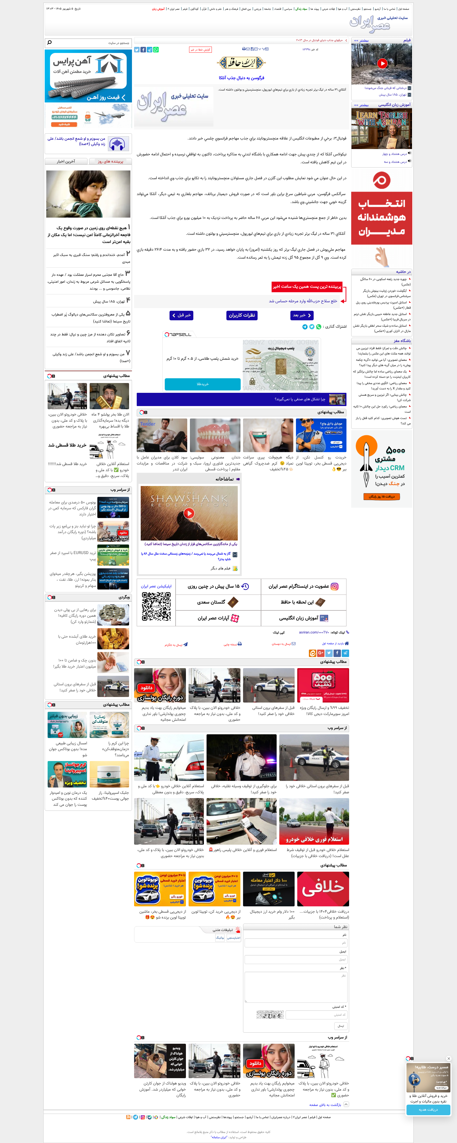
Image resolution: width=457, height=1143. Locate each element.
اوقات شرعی (328, 9)
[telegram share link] (149, 49)
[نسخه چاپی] (244, 49)
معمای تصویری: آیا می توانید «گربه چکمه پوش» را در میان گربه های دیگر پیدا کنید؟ (383, 363)
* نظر (343, 968)
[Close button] (448, 1058)
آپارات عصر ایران (213, 618)
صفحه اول (403, 9)
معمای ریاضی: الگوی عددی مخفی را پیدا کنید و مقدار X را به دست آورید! (384, 386)
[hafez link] (242, 63)
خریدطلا (203, 384)
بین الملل (246, 9)
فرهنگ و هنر (231, 9)
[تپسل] (167, 334)
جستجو (368, 9)
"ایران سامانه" (219, 1137)
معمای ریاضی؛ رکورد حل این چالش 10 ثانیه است (382, 409)
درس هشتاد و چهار (395, 154)
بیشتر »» (361, 40)
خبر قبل (184, 315)
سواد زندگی (301, 9)
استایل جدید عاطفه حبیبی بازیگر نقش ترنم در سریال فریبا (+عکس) (382, 317)
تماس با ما (389, 9)
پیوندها (227, 1117)
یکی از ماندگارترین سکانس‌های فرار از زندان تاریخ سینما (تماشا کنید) (191, 544)
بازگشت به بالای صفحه (325, 1105)
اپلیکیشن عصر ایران (156, 586)
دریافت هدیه (428, 1110)
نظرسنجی (355, 9)
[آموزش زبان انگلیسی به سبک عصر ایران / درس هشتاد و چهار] (381, 128)
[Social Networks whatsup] (319, 327)
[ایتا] (312, 653)
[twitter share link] (137, 49)
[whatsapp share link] (156, 49)
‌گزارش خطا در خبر (200, 50)
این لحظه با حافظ (297, 602)
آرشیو (378, 9)
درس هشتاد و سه (396, 162)
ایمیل (343, 951)
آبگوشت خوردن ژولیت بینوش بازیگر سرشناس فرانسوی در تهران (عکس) (387, 294)
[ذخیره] (252, 49)
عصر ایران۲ (300, 1117)
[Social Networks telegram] (305, 327)
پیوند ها (314, 9)
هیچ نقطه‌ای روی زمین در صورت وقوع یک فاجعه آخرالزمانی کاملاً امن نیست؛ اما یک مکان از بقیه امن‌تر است (89, 235)
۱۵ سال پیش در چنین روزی (214, 586)
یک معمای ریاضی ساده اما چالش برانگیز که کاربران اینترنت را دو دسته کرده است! (382, 374)
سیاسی (288, 9)
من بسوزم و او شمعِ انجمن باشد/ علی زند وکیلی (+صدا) (76, 141)
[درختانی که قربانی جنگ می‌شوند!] (381, 64)
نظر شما (341, 927)
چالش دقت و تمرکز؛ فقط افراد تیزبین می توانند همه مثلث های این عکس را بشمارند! (383, 351)
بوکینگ (220, 938)
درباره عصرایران (280, 1117)
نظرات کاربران (242, 315)
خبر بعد (299, 315)
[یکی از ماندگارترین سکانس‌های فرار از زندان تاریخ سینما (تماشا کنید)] (189, 513)
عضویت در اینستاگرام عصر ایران (299, 586)
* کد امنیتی (339, 1007)
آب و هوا (342, 9)
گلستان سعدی (211, 602)
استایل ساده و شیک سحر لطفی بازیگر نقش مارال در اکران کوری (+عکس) (382, 328)
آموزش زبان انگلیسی (298, 618)
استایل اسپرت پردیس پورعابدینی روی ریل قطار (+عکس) (383, 305)
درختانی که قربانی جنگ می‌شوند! (386, 88)
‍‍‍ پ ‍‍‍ (262, 48)
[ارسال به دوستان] (248, 49)
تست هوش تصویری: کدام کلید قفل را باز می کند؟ (383, 421)
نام (344, 935)
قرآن (204, 9)
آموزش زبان (158, 9)
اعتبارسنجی (233, 938)
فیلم (185, 9)
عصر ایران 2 (174, 9)
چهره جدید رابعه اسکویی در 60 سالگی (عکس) (385, 282)
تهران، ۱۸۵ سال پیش (393, 95)
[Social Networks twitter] (312, 327)
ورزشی (257, 9)
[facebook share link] (143, 49)
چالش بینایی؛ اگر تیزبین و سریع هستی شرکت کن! (385, 398)
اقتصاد (277, 9)
